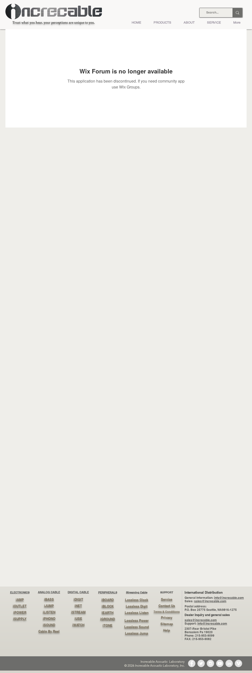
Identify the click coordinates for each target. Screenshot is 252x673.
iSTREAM (78, 612)
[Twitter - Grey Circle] (201, 663)
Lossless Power (137, 620)
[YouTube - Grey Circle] (219, 663)
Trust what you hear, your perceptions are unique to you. (54, 22)
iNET (78, 606)
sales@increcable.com (210, 601)
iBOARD (107, 600)
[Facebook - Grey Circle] (191, 663)
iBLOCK (108, 606)
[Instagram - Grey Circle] (210, 663)
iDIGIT (78, 599)
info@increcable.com (229, 598)
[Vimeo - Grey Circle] (238, 663)
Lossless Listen (137, 613)
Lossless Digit (136, 606)
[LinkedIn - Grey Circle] (229, 663)
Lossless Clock (136, 600)
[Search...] (237, 12)
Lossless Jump (136, 633)
